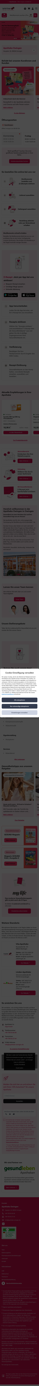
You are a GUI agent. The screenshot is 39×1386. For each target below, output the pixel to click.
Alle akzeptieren (19, 700)
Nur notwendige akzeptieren (19, 706)
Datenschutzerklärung (8, 694)
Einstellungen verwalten (19, 712)
